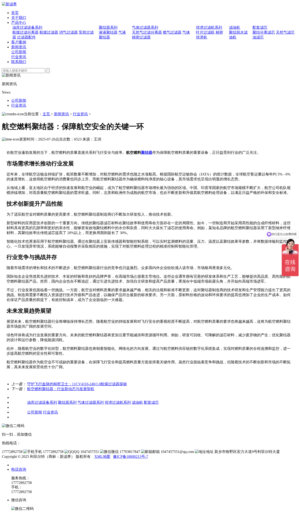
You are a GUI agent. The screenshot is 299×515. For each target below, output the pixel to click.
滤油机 (234, 27)
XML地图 (102, 457)
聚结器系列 (108, 27)
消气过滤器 (68, 32)
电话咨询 (18, 469)
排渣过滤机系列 (209, 27)
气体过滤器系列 (145, 27)
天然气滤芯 (285, 32)
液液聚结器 (108, 32)
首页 (15, 13)
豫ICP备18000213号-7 (130, 457)
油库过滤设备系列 (27, 27)
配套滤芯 (260, 27)
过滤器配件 (26, 37)
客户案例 (18, 42)
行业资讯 (18, 57)
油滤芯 (258, 37)
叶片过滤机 (205, 32)
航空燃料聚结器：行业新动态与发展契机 (60, 389)
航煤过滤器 (48, 32)
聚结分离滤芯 (264, 32)
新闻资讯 (18, 47)
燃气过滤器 (172, 32)
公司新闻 (18, 52)
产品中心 (18, 23)
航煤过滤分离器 (25, 32)
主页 (47, 114)
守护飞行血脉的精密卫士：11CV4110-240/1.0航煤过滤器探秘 (77, 384)
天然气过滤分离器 (147, 32)
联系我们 (18, 62)
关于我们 (18, 18)
